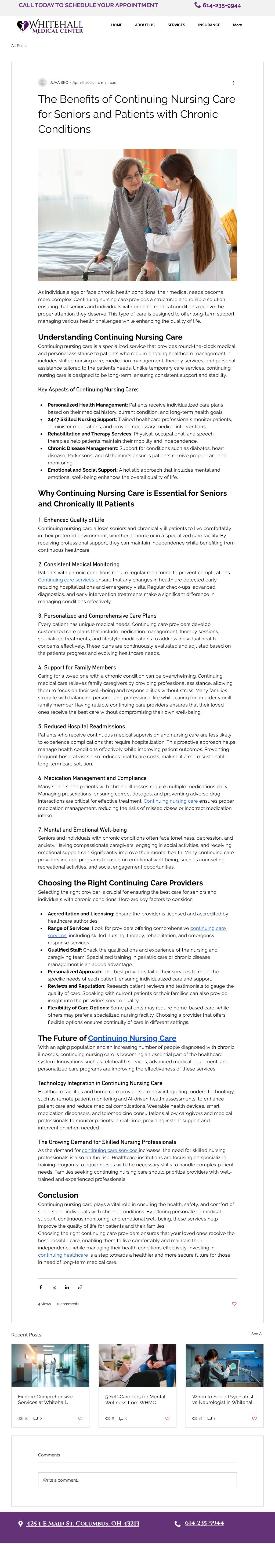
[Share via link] (80, 1287)
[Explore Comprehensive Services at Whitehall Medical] (50, 1365)
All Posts (19, 45)
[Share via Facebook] (40, 1287)
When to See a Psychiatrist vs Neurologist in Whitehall (223, 1399)
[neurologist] (224, 1365)
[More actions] (233, 82)
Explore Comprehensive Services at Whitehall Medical (45, 1399)
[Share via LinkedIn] (67, 1287)
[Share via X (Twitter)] (53, 1287)
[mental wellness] (137, 1365)
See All (257, 1334)
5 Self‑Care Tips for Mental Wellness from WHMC (135, 1399)
